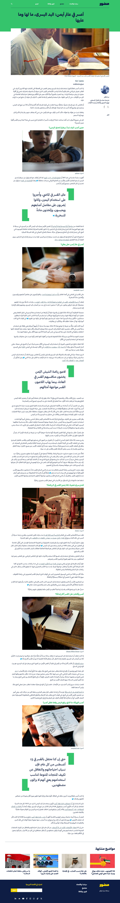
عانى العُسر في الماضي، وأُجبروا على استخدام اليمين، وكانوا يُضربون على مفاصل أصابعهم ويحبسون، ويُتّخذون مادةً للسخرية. (48, 204)
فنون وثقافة (51, 4)
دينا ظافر (106, 97)
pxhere (77, 173)
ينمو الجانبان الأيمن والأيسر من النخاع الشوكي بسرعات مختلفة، (58, 180)
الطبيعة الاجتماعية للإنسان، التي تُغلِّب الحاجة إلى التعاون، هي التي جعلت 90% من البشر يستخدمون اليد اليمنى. (48, 544)
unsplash (76, 290)
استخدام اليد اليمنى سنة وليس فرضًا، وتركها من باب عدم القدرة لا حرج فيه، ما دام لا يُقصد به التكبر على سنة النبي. (48, 356)
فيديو (36, 4)
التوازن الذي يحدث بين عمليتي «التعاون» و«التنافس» (47, 537)
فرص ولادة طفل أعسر (38, 816)
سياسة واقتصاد (73, 4)
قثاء (23, 347)
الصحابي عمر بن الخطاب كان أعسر (73, 360)
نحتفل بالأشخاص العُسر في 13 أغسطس (64, 827)
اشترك (14, 890)
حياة (76, 81)
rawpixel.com (75, 748)
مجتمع (62, 4)
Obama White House (72, 651)
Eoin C (77, 531)
